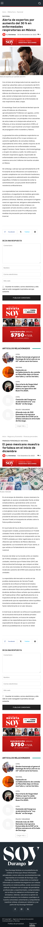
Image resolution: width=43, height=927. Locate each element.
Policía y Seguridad (23, 409)
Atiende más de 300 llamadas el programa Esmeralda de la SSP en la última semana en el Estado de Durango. (28, 416)
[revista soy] (21, 41)
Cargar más (21, 426)
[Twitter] (28, 909)
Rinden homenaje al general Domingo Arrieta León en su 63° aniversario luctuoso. (28, 359)
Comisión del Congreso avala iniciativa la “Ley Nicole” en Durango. (26, 402)
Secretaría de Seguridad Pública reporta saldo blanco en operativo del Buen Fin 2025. (27, 387)
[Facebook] (15, 909)
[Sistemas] (4, 34)
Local (18, 354)
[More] (35, 232)
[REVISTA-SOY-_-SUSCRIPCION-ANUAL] (21, 323)
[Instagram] (21, 909)
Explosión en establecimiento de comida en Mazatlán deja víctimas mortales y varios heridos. (28, 373)
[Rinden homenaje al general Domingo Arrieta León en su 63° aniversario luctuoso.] (8, 358)
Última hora (12, 12)
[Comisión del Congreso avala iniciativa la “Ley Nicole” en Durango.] (8, 400)
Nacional (20, 12)
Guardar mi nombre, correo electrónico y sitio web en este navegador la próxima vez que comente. (20, 289)
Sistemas (12, 34)
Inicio (4, 12)
